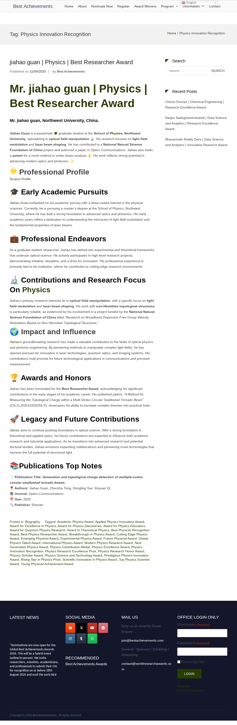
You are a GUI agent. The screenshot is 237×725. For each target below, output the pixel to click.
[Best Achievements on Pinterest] (103, 628)
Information (191, 6)
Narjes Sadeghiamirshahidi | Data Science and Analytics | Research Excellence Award (196, 123)
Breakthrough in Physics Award (92, 534)
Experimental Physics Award (81, 538)
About (82, 6)
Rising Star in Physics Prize (41, 559)
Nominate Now (102, 6)
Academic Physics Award (75, 522)
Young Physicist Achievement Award (47, 564)
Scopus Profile (20, 179)
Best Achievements (33, 6)
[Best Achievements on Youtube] (92, 628)
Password (193, 643)
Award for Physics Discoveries (80, 526)
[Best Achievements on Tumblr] (81, 638)
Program (167, 6)
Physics (116, 133)
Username (193, 624)
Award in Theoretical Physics (88, 530)
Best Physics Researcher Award (44, 534)
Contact (214, 6)
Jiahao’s (16, 342)
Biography (32, 522)
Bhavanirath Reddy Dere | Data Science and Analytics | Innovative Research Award (196, 142)
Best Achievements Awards (86, 664)
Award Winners (145, 6)
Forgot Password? (190, 690)
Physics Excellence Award (110, 547)
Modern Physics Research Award (108, 543)
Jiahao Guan (19, 203)
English (190, 2)
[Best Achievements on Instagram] (70, 638)
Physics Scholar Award (26, 555)
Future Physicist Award (120, 538)
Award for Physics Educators (124, 526)
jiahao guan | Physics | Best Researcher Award (71, 62)
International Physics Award (62, 543)
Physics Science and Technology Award (73, 555)
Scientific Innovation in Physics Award (89, 559)
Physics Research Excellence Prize (70, 551)
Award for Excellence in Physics (33, 526)
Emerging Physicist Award (40, 538)
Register (123, 6)
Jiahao (14, 430)
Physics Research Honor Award (121, 551)
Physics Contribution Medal (70, 547)
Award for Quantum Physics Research (37, 530)
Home (69, 6)
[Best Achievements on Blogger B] (70, 628)
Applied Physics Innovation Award (119, 522)
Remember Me (192, 662)
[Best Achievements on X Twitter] (81, 628)
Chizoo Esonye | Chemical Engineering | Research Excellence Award (194, 104)
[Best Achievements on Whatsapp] (92, 638)
